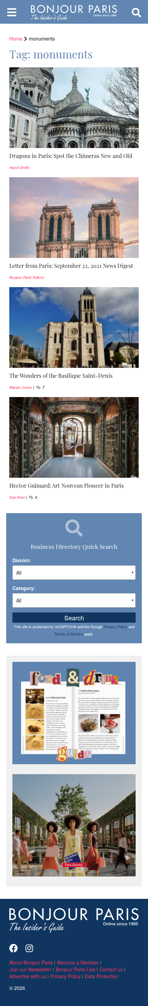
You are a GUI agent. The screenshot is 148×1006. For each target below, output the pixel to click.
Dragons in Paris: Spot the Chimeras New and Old (70, 155)
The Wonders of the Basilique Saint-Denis (61, 375)
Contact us (111, 969)
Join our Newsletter (30, 969)
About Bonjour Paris (31, 962)
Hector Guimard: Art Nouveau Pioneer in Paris (66, 485)
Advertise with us (27, 976)
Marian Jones (20, 387)
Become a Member (78, 962)
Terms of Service (68, 633)
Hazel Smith (19, 167)
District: (21, 560)
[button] (74, 155)
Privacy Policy (115, 626)
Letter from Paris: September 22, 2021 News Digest (71, 265)
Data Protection (101, 976)
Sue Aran (17, 497)
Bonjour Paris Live (75, 969)
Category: (23, 588)
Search (74, 617)
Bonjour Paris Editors (26, 277)
